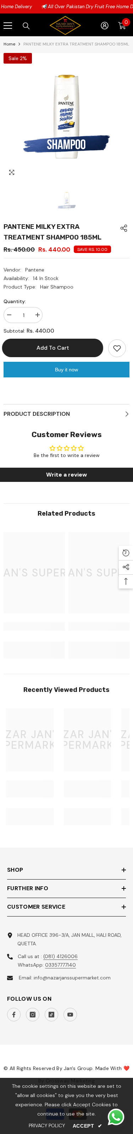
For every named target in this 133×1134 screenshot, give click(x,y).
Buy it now (66, 369)
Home (9, 44)
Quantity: (15, 301)
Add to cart (54, 347)
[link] (34, 626)
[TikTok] (51, 1014)
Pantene (34, 270)
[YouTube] (70, 1014)
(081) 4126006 (60, 956)
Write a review (66, 474)
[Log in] (104, 25)
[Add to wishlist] (117, 348)
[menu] (8, 25)
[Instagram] (32, 1014)
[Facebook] (14, 1014)
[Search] (26, 26)
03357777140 (60, 965)
